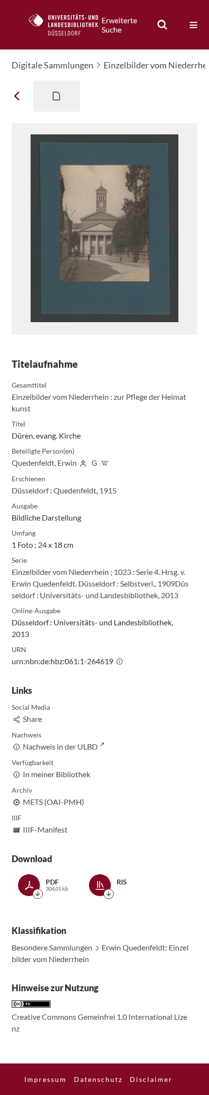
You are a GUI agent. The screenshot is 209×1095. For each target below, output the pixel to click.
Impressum (45, 1079)
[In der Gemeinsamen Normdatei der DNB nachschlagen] (94, 462)
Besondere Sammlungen (52, 947)
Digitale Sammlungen (52, 65)
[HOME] (68, 24)
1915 (108, 490)
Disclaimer (151, 1079)
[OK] (162, 24)
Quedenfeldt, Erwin (44, 462)
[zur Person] (83, 462)
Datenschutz (98, 1079)
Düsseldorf (30, 490)
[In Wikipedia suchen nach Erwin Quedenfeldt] (105, 462)
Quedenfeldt (74, 490)
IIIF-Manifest (45, 829)
